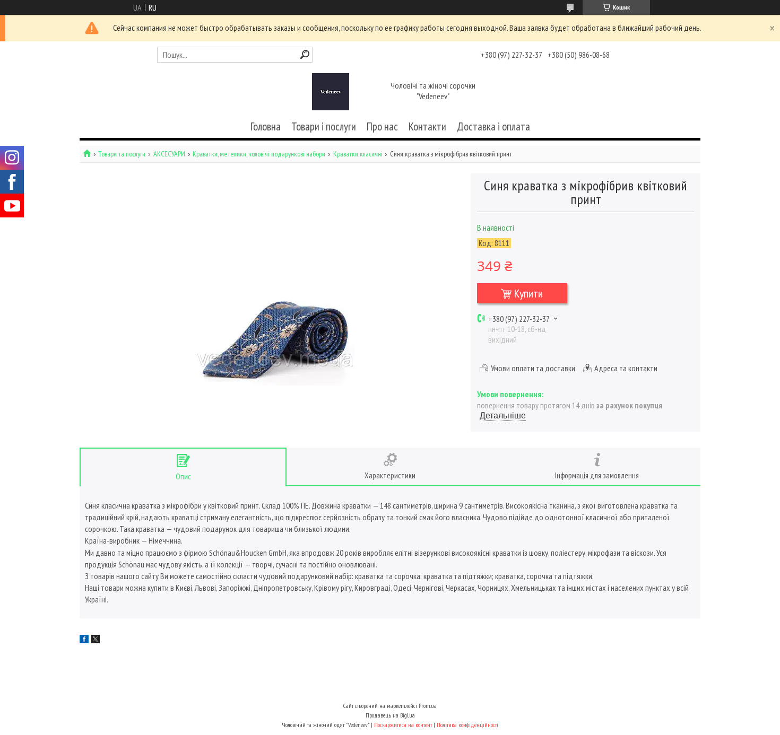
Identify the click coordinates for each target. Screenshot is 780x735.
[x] (95, 640)
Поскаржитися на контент (403, 725)
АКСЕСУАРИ (169, 154)
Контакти (427, 126)
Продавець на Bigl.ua (390, 715)
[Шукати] (305, 54)
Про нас (382, 126)
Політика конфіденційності (467, 725)
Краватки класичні (358, 154)
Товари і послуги (323, 126)
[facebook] (84, 640)
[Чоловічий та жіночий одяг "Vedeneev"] (330, 91)
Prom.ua (428, 706)
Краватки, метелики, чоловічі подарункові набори (259, 154)
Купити (528, 293)
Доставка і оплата (493, 126)
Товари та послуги (121, 154)
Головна (265, 126)
